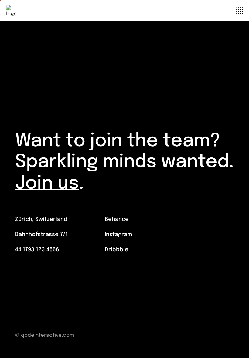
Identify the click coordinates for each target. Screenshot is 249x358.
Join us (47, 183)
